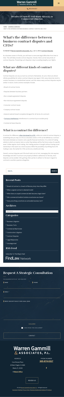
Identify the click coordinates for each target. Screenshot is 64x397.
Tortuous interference (11, 118)
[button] (58, 3)
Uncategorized (11, 243)
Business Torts (12, 225)
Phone (36, 282)
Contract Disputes (47, 51)
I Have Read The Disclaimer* (33, 328)
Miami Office (18, 372)
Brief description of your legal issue (17, 301)
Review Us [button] (32, 380)
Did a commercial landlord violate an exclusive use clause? (25, 197)
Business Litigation (13, 221)
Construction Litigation (14, 232)
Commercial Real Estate (14, 229)
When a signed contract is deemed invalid (20, 190)
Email (7, 292)
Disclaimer (32, 323)
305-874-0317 (33, 9)
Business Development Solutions (38, 390)
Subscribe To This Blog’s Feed (15, 254)
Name (6, 282)
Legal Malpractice (12, 240)
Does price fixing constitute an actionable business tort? (25, 201)
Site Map (20, 390)
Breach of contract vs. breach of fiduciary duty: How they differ (26, 186)
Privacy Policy (26, 390)
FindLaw (50, 390)
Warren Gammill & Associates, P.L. (21, 51)
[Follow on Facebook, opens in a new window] (46, 367)
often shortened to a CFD (27, 135)
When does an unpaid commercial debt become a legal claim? (26, 194)
